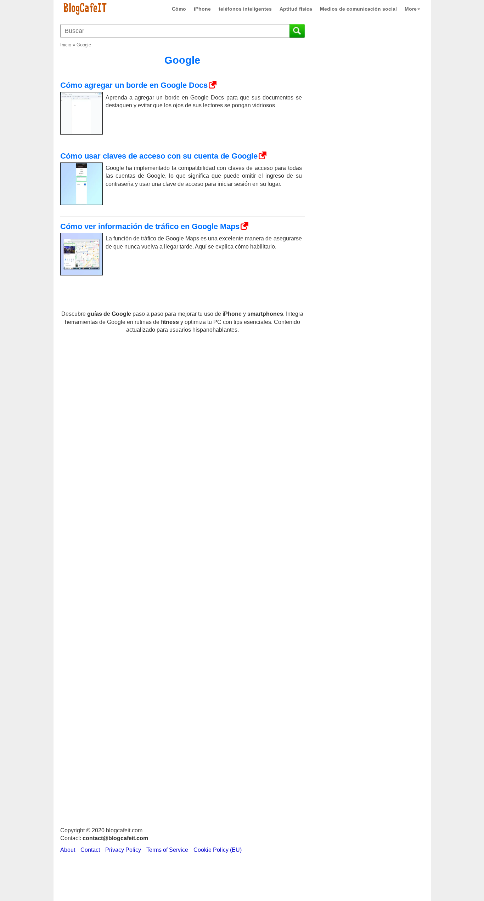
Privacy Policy (123, 850)
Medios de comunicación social (358, 9)
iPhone (202, 9)
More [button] (411, 9)
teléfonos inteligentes (245, 9)
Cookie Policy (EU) (217, 850)
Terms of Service (167, 850)
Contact (90, 850)
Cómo (179, 9)
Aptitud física (296, 9)
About (67, 850)
